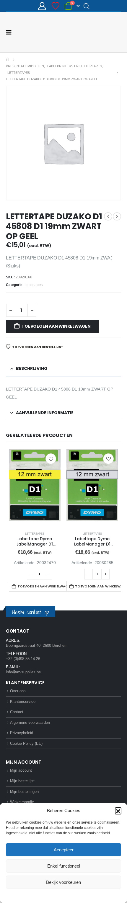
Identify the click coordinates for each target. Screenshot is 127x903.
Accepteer (64, 849)
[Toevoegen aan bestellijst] (50, 458)
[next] (117, 216)
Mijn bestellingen (24, 791)
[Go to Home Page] (7, 59)
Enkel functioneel (63, 865)
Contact (16, 711)
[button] (118, 811)
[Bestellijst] (55, 6)
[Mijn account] (42, 6)
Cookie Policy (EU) (26, 743)
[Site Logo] (99, 32)
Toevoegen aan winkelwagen (56, 326)
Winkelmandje (22, 801)
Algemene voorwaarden (30, 722)
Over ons (18, 690)
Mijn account (21, 770)
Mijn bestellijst (22, 780)
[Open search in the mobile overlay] (86, 6)
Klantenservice (22, 701)
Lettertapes (34, 285)
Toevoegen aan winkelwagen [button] (43, 586)
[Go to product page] (35, 488)
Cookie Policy (50, 895)
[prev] (108, 216)
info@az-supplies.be (23, 672)
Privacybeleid (75, 895)
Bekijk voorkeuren (63, 882)
